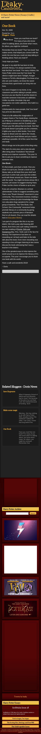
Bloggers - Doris (8, 35)
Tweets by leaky (20, 697)
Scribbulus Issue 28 (20, 707)
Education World (14, 218)
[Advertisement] (20, 460)
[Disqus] (20, 302)
